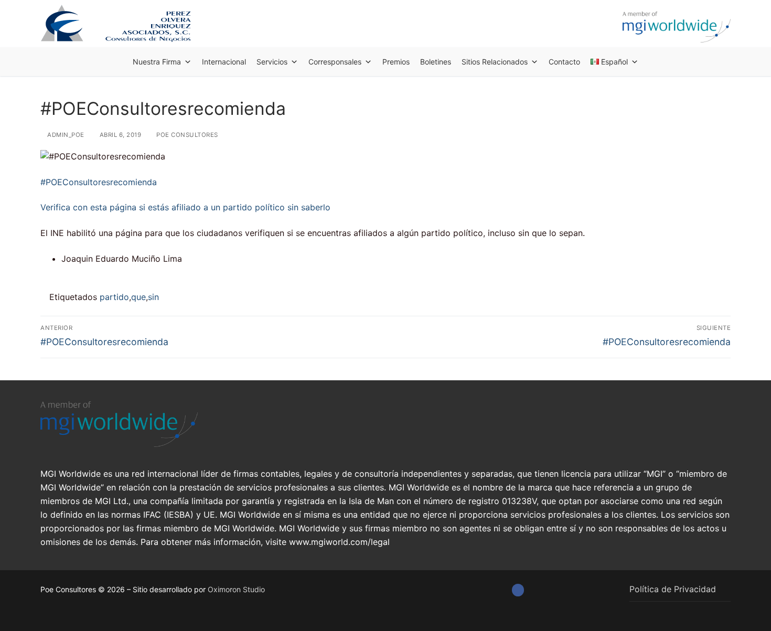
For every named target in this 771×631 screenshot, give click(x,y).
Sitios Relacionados (495, 61)
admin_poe (65, 134)
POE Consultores (186, 134)
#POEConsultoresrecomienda (98, 182)
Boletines (435, 61)
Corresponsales (334, 61)
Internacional (224, 61)
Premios (396, 61)
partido (114, 297)
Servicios (271, 61)
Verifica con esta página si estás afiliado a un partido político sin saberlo (185, 207)
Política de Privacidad (672, 589)
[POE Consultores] (518, 590)
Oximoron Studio (236, 589)
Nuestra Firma (157, 61)
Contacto (564, 61)
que (138, 297)
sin (153, 297)
